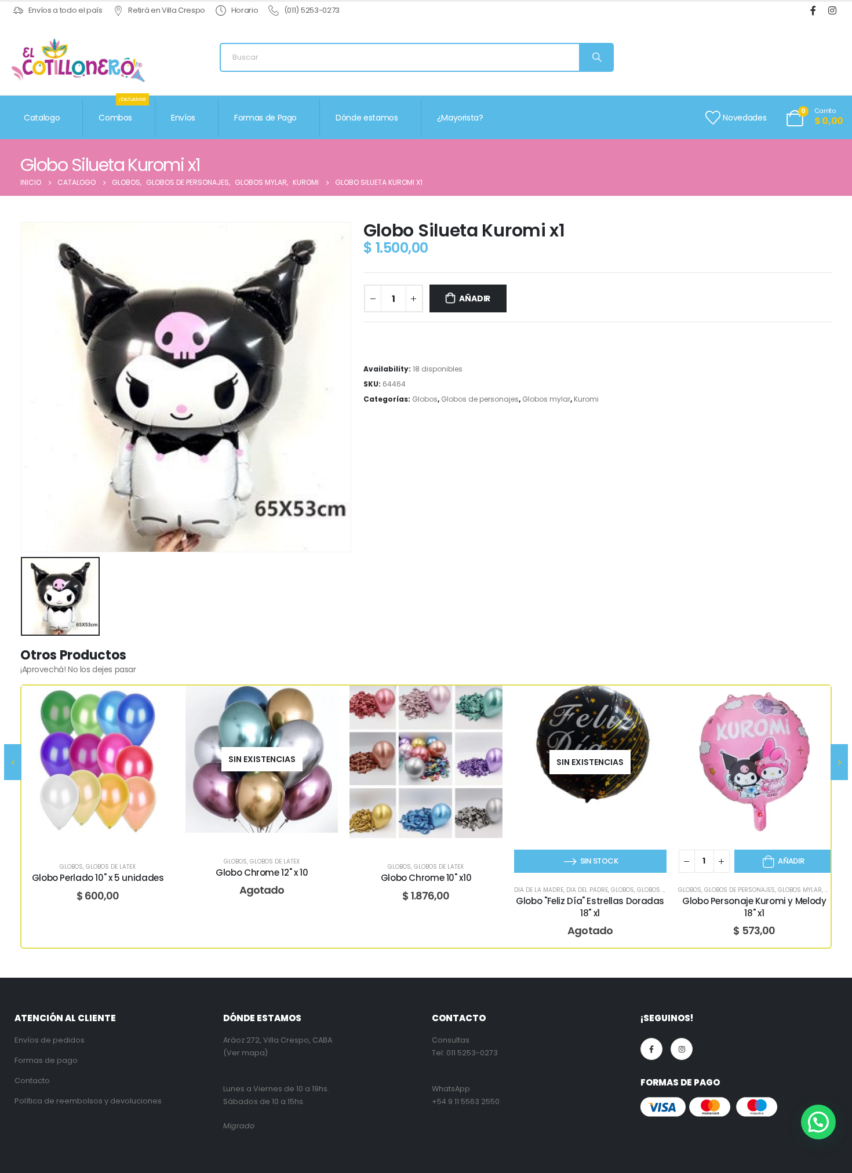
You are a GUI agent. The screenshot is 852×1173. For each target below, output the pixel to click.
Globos (425, 399)
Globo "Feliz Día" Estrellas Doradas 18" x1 (590, 907)
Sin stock (599, 860)
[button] (818, 1122)
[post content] (97, 762)
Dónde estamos (367, 117)
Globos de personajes (480, 399)
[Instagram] (832, 10)
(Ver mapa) (245, 1053)
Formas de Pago (265, 117)
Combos (122, 111)
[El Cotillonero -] (78, 60)
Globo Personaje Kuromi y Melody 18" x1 (754, 907)
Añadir (474, 298)
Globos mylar (546, 399)
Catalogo (42, 117)
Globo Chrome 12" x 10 (262, 872)
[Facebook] (813, 10)
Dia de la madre (538, 890)
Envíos (183, 117)
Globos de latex (111, 866)
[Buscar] (596, 57)
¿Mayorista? (460, 117)
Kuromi (586, 399)
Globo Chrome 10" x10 (426, 878)
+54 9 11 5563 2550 (466, 1101)
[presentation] (12, 762)
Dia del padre (587, 890)
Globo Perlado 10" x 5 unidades (98, 878)
